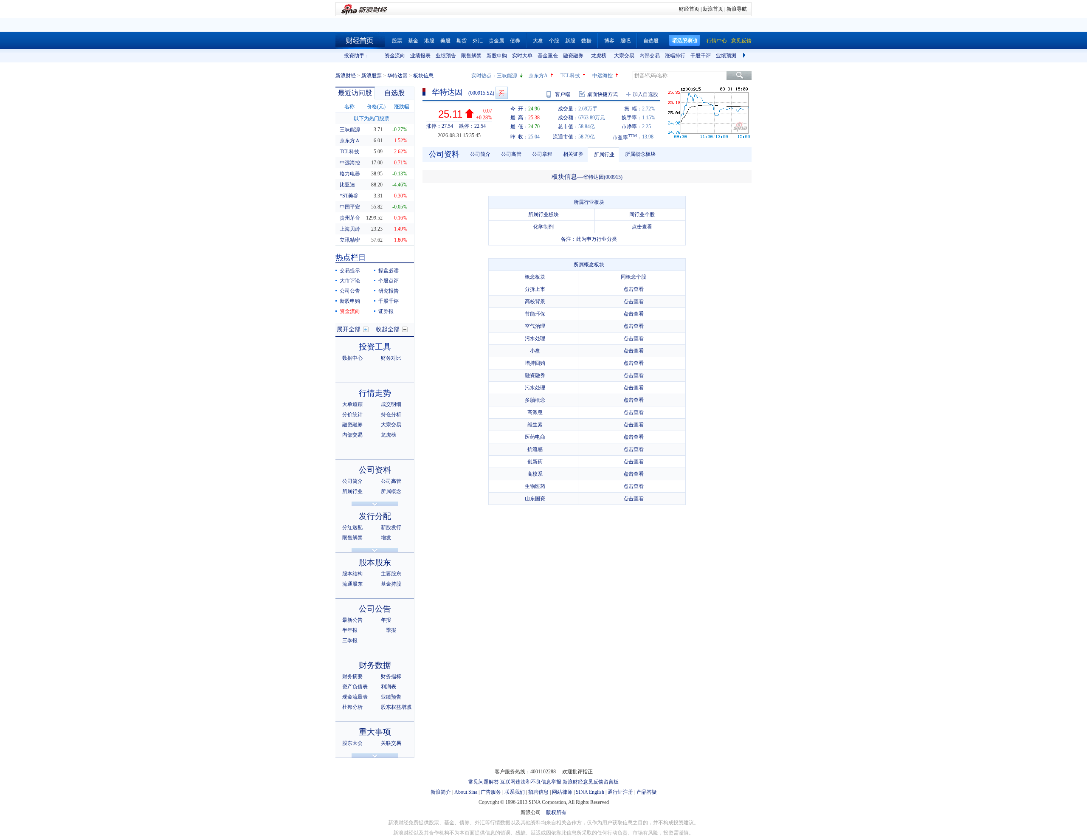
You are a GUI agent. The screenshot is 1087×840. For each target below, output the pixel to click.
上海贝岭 (350, 229)
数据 (586, 41)
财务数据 (375, 665)
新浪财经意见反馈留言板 (591, 782)
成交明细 (391, 404)
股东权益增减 (396, 707)
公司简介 (352, 481)
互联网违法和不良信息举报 (530, 782)
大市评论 (350, 281)
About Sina (465, 792)
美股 (445, 41)
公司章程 (542, 154)
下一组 (745, 55)
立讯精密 (350, 240)
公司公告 (350, 291)
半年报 (350, 630)
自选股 (651, 41)
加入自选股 (645, 94)
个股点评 (388, 281)
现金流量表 (355, 697)
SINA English (590, 792)
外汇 (478, 41)
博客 (609, 41)
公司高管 (391, 481)
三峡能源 (507, 76)
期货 (461, 41)
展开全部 (348, 329)
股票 (397, 41)
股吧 (625, 41)
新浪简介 (441, 792)
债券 (515, 41)
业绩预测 (726, 56)
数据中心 (352, 358)
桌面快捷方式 (602, 94)
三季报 (350, 640)
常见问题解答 (483, 782)
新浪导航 (737, 9)
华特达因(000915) (602, 177)
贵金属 (496, 41)
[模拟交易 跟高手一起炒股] (502, 93)
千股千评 (700, 56)
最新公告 (352, 620)
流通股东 (352, 584)
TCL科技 (570, 76)
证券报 (386, 311)
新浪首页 (713, 9)
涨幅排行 (675, 56)
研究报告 (388, 291)
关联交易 (391, 743)
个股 (554, 41)
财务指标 (391, 676)
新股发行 (391, 527)
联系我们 (514, 792)
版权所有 (556, 812)
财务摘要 (352, 676)
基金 (413, 41)
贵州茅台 (350, 218)
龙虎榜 (598, 56)
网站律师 (562, 792)
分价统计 (352, 414)
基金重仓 (548, 56)
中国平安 (350, 207)
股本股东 (375, 562)
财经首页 (689, 9)
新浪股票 (371, 76)
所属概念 (391, 491)
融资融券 (573, 56)
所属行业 (352, 491)
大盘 (538, 41)
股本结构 (352, 574)
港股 (429, 41)
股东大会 (352, 743)
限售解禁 (471, 56)
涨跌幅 (401, 107)
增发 (386, 538)
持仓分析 (391, 414)
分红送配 (352, 527)
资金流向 (395, 56)
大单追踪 (352, 404)
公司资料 (375, 469)
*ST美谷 (349, 196)
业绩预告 (446, 56)
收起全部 (388, 329)
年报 (386, 620)
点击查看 (642, 227)
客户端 (562, 94)
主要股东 (391, 574)
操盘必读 (388, 270)
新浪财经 (345, 76)
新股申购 (497, 56)
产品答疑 (646, 792)
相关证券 (573, 154)
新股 (570, 41)
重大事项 (375, 731)
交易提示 (350, 270)
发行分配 (375, 516)
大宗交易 (624, 56)
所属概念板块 (640, 154)
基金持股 (391, 584)
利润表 (388, 687)
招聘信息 (538, 792)
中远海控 (602, 76)
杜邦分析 (352, 707)
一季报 (388, 630)
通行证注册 (620, 792)
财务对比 (391, 358)
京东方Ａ (350, 141)
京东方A (538, 76)
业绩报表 (420, 56)
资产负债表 (355, 687)
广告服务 (491, 792)
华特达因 (397, 76)
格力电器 (350, 174)
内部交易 (649, 56)
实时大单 (522, 56)
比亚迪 (347, 185)
